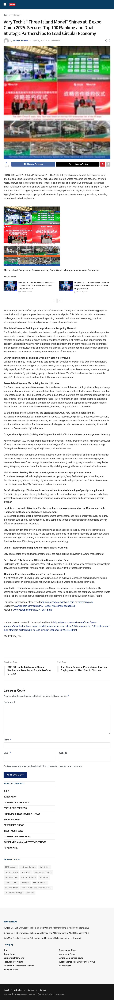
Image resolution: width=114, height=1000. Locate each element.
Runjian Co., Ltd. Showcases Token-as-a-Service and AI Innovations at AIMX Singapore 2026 (36, 285)
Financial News (12, 819)
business (26, 872)
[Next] (59, 301)
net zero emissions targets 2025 (37, 888)
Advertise (18, 990)
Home (6, 15)
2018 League (11, 867)
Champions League (43, 872)
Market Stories (40, 883)
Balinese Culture (28, 867)
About (6, 990)
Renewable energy (13, 893)
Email (7, 752)
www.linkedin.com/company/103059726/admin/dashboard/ (44, 606)
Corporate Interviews (16, 802)
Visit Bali (30, 893)
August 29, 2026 (26, 292)
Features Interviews (15, 808)
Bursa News (10, 797)
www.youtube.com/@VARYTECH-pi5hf (33, 609)
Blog (6, 791)
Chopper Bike (11, 877)
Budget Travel (11, 872)
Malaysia (25, 883)
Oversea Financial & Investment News (25, 842)
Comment (9, 702)
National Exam (11, 888)
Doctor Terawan (28, 877)
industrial (44, 877)
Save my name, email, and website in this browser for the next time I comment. (45, 766)
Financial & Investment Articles (22, 814)
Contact (43, 990)
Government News (14, 825)
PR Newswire (16, 15)
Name (7, 739)
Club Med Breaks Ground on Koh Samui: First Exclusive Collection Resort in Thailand (42, 938)
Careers (31, 990)
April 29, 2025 (38, 41)
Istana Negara (11, 883)
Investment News (13, 831)
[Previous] (54, 301)
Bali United (45, 867)
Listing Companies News (17, 836)
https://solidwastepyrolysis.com (57, 602)
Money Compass (20, 41)
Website (63, 753)
